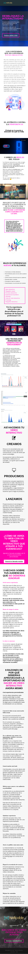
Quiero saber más (10, 35)
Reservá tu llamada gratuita (14, 561)
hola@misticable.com (14, 925)
